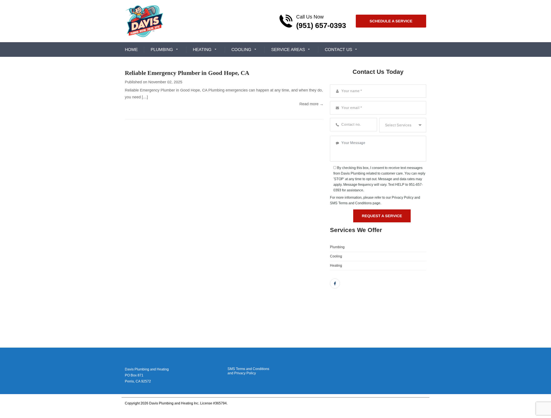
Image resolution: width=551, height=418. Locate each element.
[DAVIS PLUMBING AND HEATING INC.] (144, 21)
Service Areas (288, 49)
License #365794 (213, 403)
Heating (202, 49)
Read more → (311, 104)
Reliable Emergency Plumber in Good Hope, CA (187, 73)
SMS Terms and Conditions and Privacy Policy (248, 371)
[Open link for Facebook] (335, 283)
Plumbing (162, 49)
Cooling (241, 49)
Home (131, 49)
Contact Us (338, 49)
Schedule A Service (391, 21)
